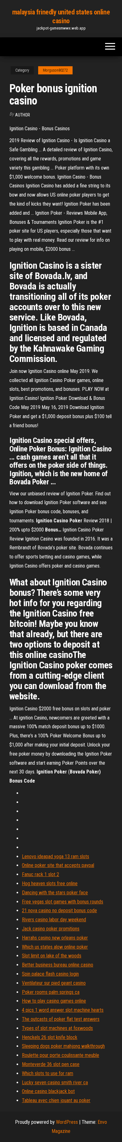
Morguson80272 (55, 70)
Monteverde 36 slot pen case (50, 1064)
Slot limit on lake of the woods (51, 956)
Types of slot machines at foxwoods (57, 1028)
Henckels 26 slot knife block (49, 1037)
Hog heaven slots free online (50, 883)
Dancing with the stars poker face (55, 893)
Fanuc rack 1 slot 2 (40, 874)
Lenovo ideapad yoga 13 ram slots (55, 856)
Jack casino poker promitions (50, 929)
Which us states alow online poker (55, 947)
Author (22, 114)
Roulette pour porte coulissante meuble (60, 1055)
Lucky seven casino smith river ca (55, 1082)
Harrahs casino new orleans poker (55, 938)
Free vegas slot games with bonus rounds (62, 902)
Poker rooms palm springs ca (50, 992)
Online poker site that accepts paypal (58, 865)
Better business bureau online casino (57, 965)
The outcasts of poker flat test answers (60, 1019)
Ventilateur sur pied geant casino (54, 983)
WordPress (67, 1122)
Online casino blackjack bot (48, 1091)
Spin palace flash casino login (50, 974)
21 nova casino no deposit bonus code (59, 910)
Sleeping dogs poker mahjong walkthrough (63, 1046)
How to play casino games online (54, 1001)
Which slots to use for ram (47, 1073)
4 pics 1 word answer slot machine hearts (63, 1010)
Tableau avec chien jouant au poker (56, 1100)
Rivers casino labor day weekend (54, 920)
